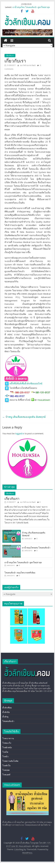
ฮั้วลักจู (5, 716)
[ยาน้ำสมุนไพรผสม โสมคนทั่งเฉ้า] (11, 546)
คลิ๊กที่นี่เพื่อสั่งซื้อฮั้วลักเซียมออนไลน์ (26, 383)
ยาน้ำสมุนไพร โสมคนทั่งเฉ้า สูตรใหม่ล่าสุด (31, 7)
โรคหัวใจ (6, 765)
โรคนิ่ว (5, 756)
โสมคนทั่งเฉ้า (8, 721)
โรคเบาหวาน (8, 738)
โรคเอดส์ (6, 774)
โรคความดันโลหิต (10, 761)
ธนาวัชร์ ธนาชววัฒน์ (28, 65)
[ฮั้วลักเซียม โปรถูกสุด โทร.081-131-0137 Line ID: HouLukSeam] (5, 40)
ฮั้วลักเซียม (7, 707)
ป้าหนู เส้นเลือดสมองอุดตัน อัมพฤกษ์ (24, 416)
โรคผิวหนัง (7, 747)
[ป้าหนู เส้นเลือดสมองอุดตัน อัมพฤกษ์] (11, 531)
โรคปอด (6, 770)
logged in (19, 433)
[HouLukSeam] (27, 667)
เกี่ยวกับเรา (10, 55)
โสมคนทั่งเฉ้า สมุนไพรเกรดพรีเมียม (20, 572)
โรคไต (5, 752)
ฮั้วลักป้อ (6, 712)
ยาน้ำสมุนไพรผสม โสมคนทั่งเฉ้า (36, 547)
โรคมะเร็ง (6, 743)
